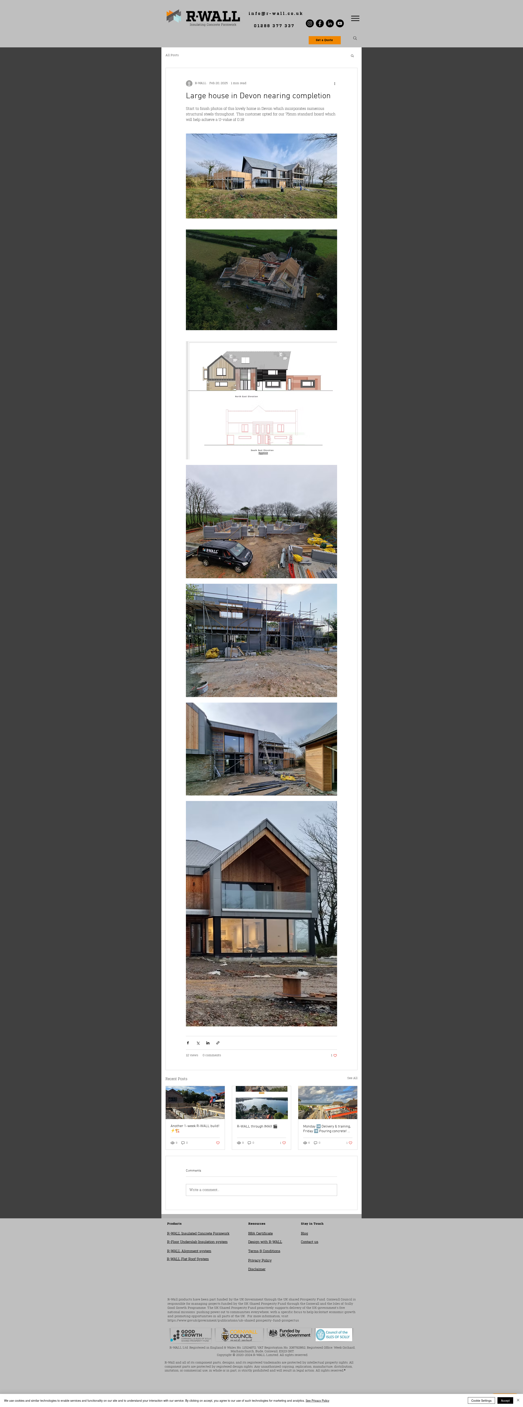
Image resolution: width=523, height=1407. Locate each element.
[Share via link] (218, 1043)
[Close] (518, 1400)
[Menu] (355, 18)
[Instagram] (310, 23)
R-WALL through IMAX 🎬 (257, 1126)
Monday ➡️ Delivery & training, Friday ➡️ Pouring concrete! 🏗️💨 (327, 1128)
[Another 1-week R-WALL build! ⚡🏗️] (195, 1102)
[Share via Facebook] (188, 1043)
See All (352, 1078)
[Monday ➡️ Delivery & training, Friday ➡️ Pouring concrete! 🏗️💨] (327, 1102)
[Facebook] (320, 23)
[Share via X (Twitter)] (198, 1043)
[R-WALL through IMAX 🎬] (261, 1102)
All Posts (172, 55)
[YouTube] (340, 23)
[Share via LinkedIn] (208, 1043)
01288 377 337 (274, 26)
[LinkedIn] (330, 23)
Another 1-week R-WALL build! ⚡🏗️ (195, 1128)
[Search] (355, 38)
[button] (352, 55)
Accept (505, 1400)
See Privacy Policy (317, 1400)
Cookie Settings (481, 1400)
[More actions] (334, 83)
